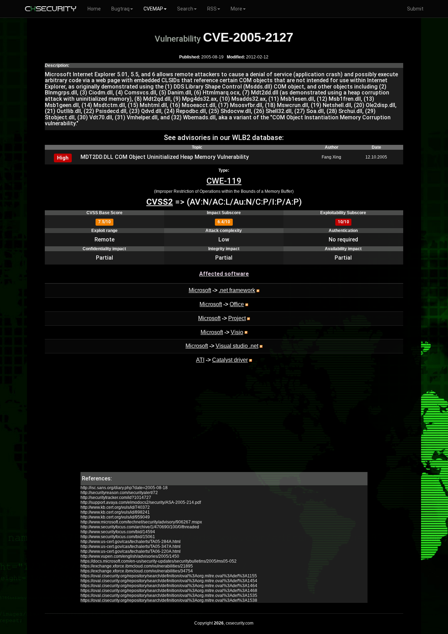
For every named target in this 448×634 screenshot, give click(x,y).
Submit (415, 9)
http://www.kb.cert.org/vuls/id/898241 (115, 512)
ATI (200, 360)
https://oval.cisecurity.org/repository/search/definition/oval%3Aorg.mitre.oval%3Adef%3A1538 (168, 600)
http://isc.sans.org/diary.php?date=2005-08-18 (124, 487)
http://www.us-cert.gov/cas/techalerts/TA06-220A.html (130, 551)
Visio (237, 332)
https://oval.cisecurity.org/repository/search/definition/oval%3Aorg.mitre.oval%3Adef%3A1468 (168, 590)
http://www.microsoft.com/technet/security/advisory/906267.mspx (141, 522)
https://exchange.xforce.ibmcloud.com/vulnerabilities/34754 (136, 571)
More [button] (236, 9)
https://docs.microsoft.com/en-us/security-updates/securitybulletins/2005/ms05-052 (158, 561)
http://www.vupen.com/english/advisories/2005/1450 (129, 556)
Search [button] (185, 9)
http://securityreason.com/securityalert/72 (119, 492)
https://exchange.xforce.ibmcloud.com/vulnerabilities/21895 (136, 566)
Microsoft (200, 290)
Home (94, 9)
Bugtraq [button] (120, 9)
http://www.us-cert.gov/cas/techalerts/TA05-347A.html (130, 546)
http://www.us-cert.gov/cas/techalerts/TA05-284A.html (130, 541)
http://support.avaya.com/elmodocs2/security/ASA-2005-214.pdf (140, 502)
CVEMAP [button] (153, 9)
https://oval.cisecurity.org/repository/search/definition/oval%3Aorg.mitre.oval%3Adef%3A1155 (168, 575)
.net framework (237, 290)
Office (237, 304)
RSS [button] (212, 9)
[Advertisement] (223, 423)
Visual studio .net (237, 346)
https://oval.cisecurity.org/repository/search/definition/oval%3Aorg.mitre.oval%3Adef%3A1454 (168, 580)
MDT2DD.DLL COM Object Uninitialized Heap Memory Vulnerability (164, 157)
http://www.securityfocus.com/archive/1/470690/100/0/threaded (139, 526)
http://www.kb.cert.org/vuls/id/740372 (115, 507)
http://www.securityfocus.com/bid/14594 (117, 531)
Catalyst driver (230, 360)
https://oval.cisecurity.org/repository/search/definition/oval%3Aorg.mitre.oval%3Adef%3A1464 (168, 585)
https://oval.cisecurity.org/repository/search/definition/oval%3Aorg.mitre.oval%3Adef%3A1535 (168, 595)
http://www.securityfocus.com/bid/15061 (117, 536)
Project (237, 318)
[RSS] (258, 290)
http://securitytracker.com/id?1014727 (115, 497)
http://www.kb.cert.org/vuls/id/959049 (115, 517)
